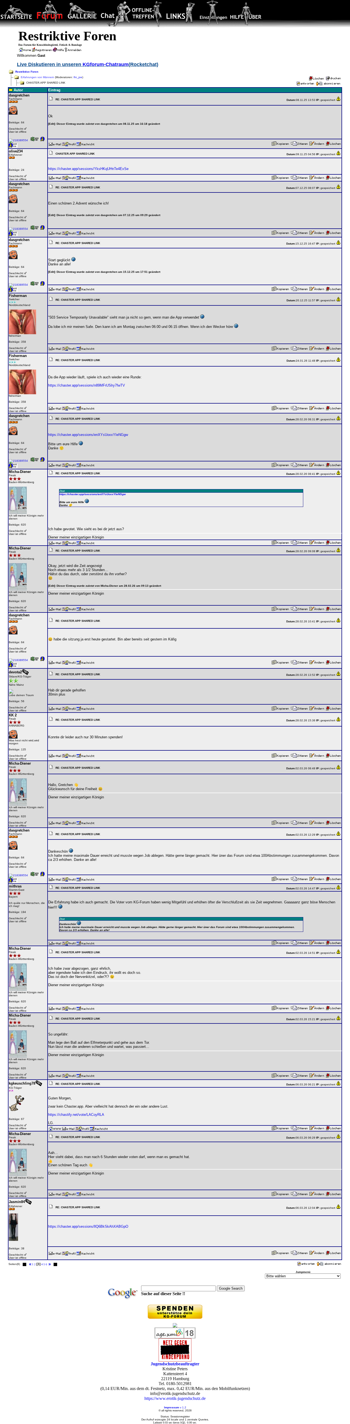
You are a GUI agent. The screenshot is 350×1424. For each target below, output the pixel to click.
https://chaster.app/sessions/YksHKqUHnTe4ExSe (88, 169)
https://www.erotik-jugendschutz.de (175, 1398)
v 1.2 (183, 1407)
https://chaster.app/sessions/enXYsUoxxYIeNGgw (88, 435)
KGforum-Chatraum (106, 64)
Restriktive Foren (26, 71)
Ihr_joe (78, 77)
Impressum (171, 1407)
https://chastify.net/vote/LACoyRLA (76, 1115)
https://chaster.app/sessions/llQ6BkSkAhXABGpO (88, 1226)
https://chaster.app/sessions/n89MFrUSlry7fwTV (86, 385)
